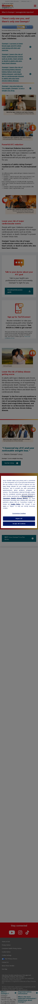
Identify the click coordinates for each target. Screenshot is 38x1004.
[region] (19, 502)
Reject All (19, 518)
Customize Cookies (19, 513)
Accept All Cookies (19, 524)
